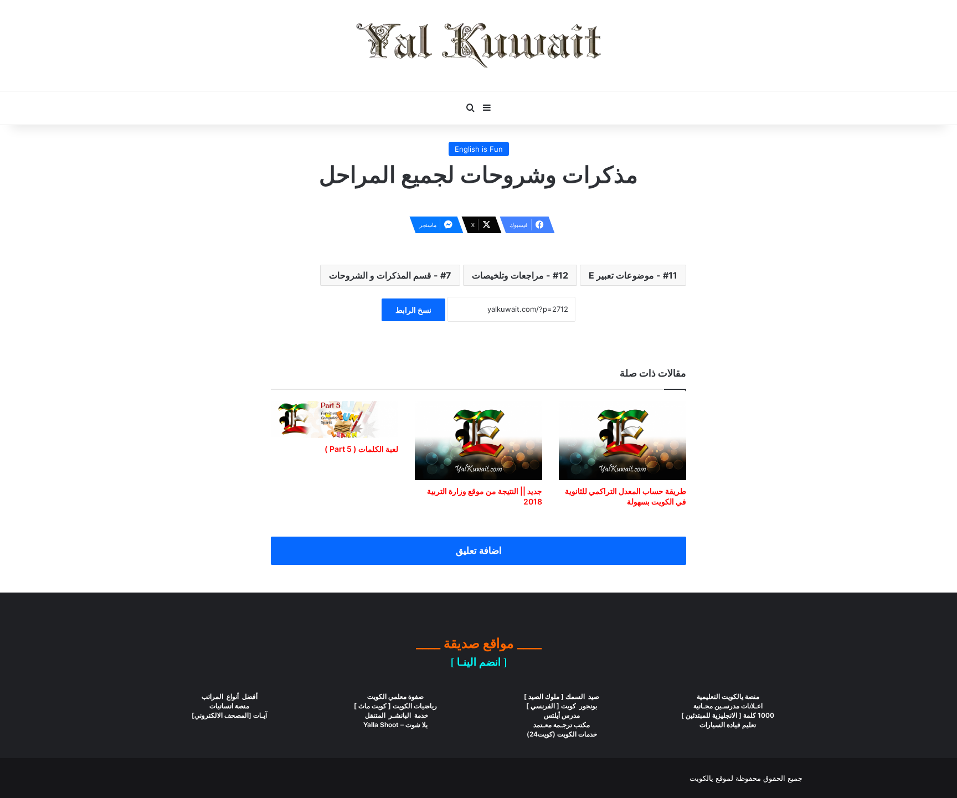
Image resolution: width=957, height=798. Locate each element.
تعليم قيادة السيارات (727, 724)
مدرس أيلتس (562, 715)
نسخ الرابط (413, 310)
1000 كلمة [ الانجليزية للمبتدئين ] (727, 715)
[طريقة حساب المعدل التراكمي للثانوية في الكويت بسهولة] (622, 441)
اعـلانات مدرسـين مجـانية (728, 706)
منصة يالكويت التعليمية (728, 696)
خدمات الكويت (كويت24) (562, 734)
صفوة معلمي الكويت (395, 696)
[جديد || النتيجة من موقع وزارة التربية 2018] (478, 441)
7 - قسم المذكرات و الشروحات (390, 275)
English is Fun (479, 149)
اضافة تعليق (479, 550)
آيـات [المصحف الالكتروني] (229, 715)
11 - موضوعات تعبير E (633, 275)
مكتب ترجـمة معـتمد (561, 724)
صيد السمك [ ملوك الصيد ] (561, 696)
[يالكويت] (478, 45)
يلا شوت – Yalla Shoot (395, 724)
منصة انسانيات (229, 706)
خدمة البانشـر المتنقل (395, 715)
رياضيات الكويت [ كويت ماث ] (395, 706)
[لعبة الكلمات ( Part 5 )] (334, 419)
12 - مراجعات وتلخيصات (520, 275)
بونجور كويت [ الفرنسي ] (561, 706)
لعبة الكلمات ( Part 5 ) (361, 449)
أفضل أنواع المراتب (230, 696)
